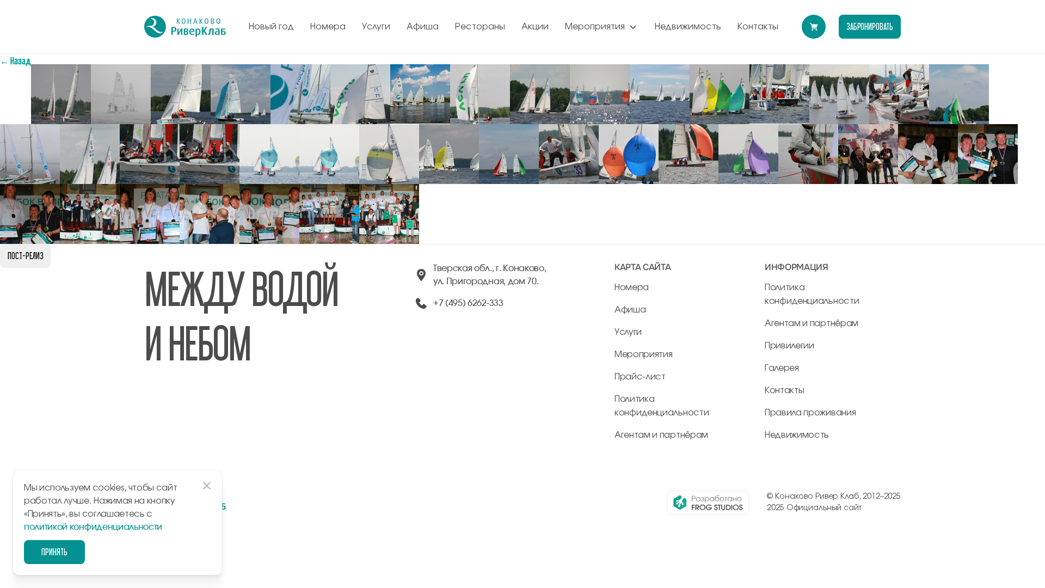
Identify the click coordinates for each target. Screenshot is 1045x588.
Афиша (423, 26)
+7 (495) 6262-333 (468, 303)
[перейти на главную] (185, 27)
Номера (328, 26)
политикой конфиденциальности (93, 527)
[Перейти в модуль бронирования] (814, 27)
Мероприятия (595, 26)
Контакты (757, 26)
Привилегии (789, 345)
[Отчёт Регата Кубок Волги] (61, 70)
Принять (54, 552)
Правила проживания (810, 412)
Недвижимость (688, 26)
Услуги (376, 26)
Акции (535, 26)
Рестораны (480, 26)
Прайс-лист (640, 376)
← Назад (15, 61)
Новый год (271, 26)
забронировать (869, 26)
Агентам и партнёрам (661, 435)
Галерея (782, 368)
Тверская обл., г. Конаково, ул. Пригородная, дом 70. (489, 275)
